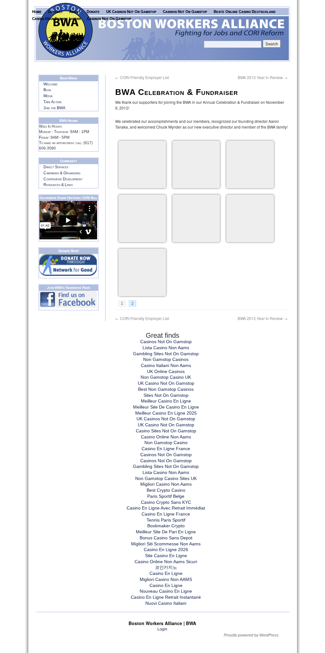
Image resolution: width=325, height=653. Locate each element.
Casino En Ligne (165, 573)
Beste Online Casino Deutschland (244, 11)
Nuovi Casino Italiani (165, 603)
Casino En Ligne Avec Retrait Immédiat (166, 507)
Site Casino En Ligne (166, 555)
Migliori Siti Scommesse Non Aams (166, 543)
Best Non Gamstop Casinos (166, 389)
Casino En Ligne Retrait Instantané (166, 597)
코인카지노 (166, 567)
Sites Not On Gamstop (166, 395)
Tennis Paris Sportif (166, 520)
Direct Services (55, 167)
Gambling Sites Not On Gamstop (166, 353)
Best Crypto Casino (166, 490)
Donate (93, 11)
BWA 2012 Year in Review (263, 77)
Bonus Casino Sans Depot (166, 537)
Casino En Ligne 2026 (166, 549)
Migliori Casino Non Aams (166, 484)
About (74, 11)
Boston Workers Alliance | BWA (162, 623)
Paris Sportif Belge (165, 496)
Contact (55, 11)
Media (47, 96)
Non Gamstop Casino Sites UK (166, 478)
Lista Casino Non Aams (166, 347)
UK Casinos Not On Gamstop (131, 11)
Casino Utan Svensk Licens (56, 18)
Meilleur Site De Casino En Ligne (166, 407)
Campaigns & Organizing (61, 173)
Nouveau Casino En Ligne (166, 591)
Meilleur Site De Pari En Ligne (166, 531)
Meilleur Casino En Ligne (166, 400)
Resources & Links (58, 185)
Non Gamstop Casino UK (166, 377)
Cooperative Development (63, 179)
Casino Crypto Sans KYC (166, 502)
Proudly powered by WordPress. (251, 635)
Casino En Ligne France (166, 448)
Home (37, 11)
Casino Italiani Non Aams (166, 365)
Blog (47, 90)
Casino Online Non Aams (166, 436)
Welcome (50, 84)
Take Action (52, 102)
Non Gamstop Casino (166, 442)
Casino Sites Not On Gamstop (166, 430)
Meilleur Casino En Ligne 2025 (166, 413)
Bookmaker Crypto (166, 525)
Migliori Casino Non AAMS (166, 579)
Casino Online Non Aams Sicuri (166, 561)
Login (162, 629)
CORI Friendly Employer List (142, 77)
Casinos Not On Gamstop (185, 11)
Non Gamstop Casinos (166, 359)
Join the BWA (54, 108)
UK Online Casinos (166, 371)
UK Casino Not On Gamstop (166, 383)
